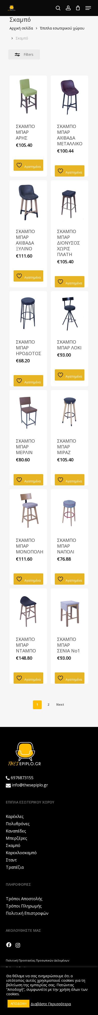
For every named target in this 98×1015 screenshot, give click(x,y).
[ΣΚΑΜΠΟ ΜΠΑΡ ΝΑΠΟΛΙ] (69, 510)
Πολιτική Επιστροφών (27, 913)
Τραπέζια (15, 867)
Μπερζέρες (16, 838)
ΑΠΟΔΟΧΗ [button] (18, 1003)
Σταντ (11, 860)
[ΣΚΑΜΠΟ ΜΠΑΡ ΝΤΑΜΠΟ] (28, 609)
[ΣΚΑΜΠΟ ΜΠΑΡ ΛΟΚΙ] (69, 312)
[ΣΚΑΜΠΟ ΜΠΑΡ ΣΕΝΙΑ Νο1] (69, 609)
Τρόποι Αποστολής (24, 898)
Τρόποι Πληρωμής (24, 906)
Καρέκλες (15, 816)
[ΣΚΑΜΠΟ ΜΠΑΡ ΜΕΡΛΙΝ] (28, 411)
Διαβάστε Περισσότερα (51, 1003)
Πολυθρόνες (18, 823)
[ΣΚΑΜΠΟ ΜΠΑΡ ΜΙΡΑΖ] (69, 411)
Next (60, 704)
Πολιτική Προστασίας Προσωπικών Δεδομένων (37, 960)
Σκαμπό (13, 845)
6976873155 (22, 777)
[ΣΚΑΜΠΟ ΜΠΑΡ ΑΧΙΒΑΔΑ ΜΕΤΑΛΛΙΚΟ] (69, 96)
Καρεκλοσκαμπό (21, 852)
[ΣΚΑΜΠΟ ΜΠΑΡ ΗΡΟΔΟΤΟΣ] (28, 312)
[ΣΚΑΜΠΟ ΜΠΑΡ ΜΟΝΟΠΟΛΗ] (28, 510)
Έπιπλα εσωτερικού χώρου (62, 28)
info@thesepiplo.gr (30, 785)
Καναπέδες (16, 831)
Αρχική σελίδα (21, 28)
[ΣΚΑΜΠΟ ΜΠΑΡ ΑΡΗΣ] (28, 96)
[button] (88, 8)
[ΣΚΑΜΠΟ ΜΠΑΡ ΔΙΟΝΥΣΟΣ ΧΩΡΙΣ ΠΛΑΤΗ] (69, 201)
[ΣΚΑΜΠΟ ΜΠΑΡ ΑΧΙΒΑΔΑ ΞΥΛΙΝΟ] (28, 201)
